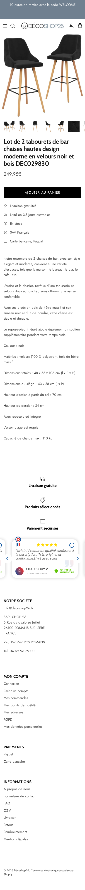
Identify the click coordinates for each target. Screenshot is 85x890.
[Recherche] (15, 26)
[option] (42, 75)
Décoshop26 (21, 870)
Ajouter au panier (42, 192)
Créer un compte (16, 690)
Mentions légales (16, 839)
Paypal (8, 754)
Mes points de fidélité (20, 705)
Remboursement (15, 831)
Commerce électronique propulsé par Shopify (39, 872)
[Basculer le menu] (5, 26)
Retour (8, 824)
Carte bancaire (14, 761)
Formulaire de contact (19, 796)
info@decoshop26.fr (18, 608)
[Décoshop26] (42, 26)
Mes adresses (13, 712)
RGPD (8, 719)
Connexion (11, 683)
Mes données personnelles (23, 726)
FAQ (7, 803)
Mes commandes (16, 697)
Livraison (10, 817)
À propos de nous (17, 788)
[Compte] (70, 26)
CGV (7, 810)
